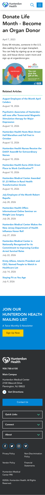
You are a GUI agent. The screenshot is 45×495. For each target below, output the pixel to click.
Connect (9, 425)
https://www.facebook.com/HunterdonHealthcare (5, 446)
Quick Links (11, 414)
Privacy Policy (8, 454)
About (8, 435)
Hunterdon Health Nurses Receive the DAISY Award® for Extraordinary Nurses (22, 151)
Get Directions (15, 392)
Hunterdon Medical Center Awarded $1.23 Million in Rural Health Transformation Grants (21, 181)
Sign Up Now (13, 333)
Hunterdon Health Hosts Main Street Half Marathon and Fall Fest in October (21, 135)
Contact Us (22, 402)
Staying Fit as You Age (14, 278)
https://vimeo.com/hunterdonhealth (25, 446)
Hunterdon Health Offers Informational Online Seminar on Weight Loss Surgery (19, 211)
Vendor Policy (8, 463)
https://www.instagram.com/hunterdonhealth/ (18, 446)
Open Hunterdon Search (32, 5)
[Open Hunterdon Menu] (39, 4)
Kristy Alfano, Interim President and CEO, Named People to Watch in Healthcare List (21, 264)
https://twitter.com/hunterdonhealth (11, 446)
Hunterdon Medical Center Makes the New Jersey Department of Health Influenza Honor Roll (22, 228)
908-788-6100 (10, 369)
